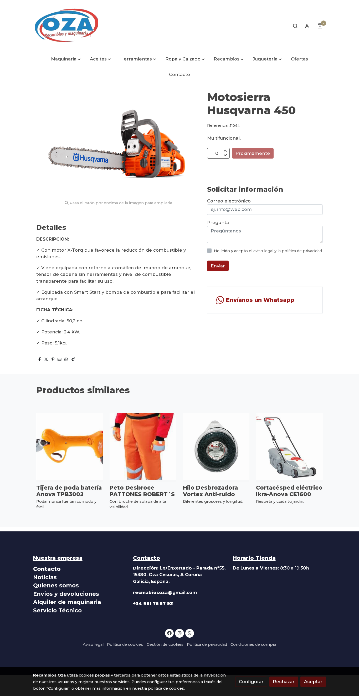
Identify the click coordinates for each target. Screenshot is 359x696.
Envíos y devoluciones (66, 594)
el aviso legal (261, 250)
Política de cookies (125, 644)
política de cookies (166, 688)
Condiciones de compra (253, 644)
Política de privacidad (207, 644)
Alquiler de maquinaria (67, 602)
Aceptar (313, 681)
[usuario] (307, 25)
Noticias (45, 577)
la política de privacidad (300, 250)
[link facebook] (169, 633)
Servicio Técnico (57, 610)
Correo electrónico (229, 201)
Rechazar (284, 681)
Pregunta (218, 222)
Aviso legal (93, 644)
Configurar (251, 681)
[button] (66, 59)
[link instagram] (179, 633)
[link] (66, 25)
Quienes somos (56, 585)
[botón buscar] (295, 25)
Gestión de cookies (165, 644)
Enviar (218, 265)
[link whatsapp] (190, 633)
